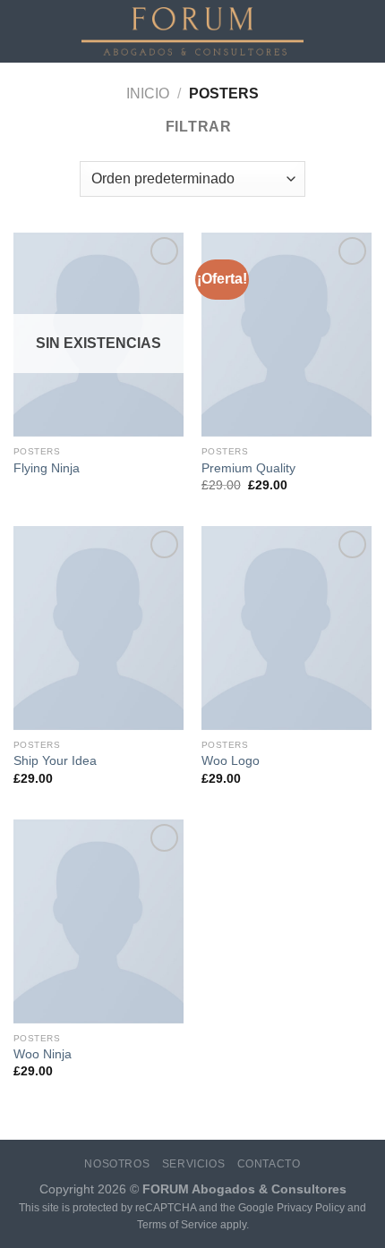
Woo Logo (230, 761)
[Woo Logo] (286, 628)
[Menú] (24, 31)
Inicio (147, 93)
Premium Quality (248, 468)
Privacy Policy (311, 1207)
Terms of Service (177, 1224)
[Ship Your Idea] (98, 628)
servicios (194, 1164)
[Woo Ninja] (98, 921)
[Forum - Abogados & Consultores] (192, 31)
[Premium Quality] (286, 335)
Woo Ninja (42, 1054)
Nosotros (117, 1164)
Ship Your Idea (55, 761)
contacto (269, 1164)
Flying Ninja (46, 468)
